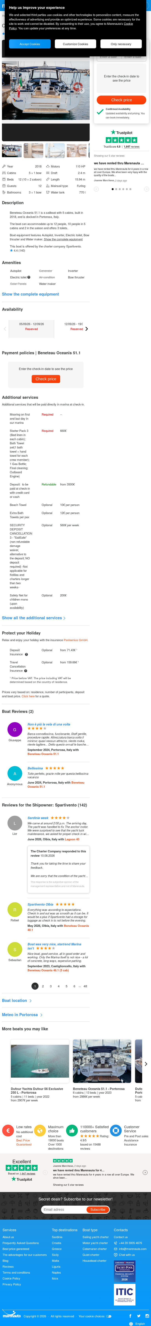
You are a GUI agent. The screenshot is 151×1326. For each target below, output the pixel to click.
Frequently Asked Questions (21, 1243)
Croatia (56, 1243)
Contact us (121, 1237)
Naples (56, 1272)
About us (8, 1237)
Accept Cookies (30, 44)
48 (85, 986)
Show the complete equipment (63, 239)
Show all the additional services (32, 617)
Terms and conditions (16, 1272)
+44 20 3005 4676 (130, 1243)
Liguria (56, 1266)
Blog (5, 1260)
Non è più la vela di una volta (49, 724)
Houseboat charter (94, 1260)
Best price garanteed (16, 1249)
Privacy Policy (12, 1284)
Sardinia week (38, 817)
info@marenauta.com (133, 1249)
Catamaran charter (95, 1249)
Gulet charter (91, 1255)
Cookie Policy (11, 1278)
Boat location (15, 1000)
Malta (55, 1260)
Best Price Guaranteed (23, 1142)
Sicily (55, 1255)
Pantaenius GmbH (75, 640)
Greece (57, 1249)
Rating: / (94, 1142)
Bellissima (35, 768)
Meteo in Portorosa (20, 1014)
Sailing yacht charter (96, 1237)
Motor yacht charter (95, 1243)
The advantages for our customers (25, 1255)
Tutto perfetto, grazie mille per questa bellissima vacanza (58, 775)
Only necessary (121, 44)
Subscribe (97, 1209)
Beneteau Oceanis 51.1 (43, 754)
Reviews (8, 1266)
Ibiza (55, 1278)
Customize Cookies (75, 44)
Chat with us (127, 1255)
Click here (28, 696)
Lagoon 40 (72, 839)
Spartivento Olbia (40, 904)
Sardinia (57, 1237)
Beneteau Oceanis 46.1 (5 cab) (48, 970)
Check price (46, 379)
